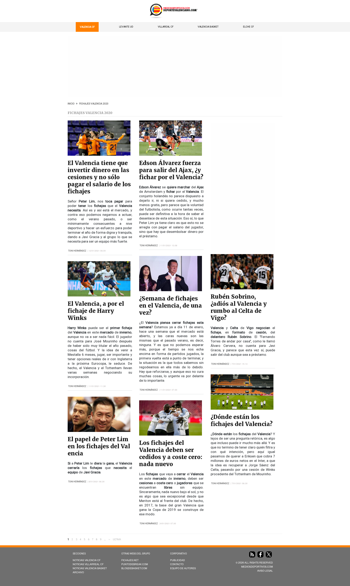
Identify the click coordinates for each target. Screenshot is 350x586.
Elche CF (248, 26)
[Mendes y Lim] (99, 431)
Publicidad (177, 560)
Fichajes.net (130, 560)
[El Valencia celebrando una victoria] (99, 155)
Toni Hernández (77, 251)
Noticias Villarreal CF (88, 564)
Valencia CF (87, 27)
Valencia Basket (208, 26)
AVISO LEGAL (265, 570)
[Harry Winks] (99, 295)
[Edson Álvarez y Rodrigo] (170, 155)
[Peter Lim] (170, 290)
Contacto (177, 564)
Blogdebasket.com (134, 568)
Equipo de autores (183, 568)
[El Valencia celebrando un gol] (170, 434)
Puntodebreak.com (134, 564)
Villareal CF (165, 26)
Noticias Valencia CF (86, 560)
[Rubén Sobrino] (242, 288)
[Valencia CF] (242, 408)
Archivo (78, 572)
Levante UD (126, 26)
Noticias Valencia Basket (90, 568)
